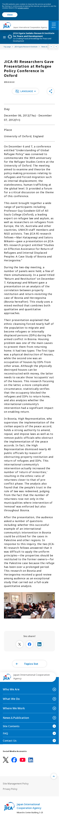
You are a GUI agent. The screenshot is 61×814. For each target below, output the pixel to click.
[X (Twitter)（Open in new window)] (6, 760)
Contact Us (9, 740)
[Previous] (51, 47)
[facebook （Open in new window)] (14, 760)
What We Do (11, 699)
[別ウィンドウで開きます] (19, 644)
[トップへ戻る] (54, 776)
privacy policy (23, 8)
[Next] (56, 47)
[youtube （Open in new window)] (22, 760)
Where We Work (14, 708)
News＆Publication (16, 718)
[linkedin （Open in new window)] (31, 760)
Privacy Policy (10, 789)
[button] (25, 91)
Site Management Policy (16, 783)
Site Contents (11, 726)
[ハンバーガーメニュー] (54, 24)
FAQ (5, 733)
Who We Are (11, 689)
